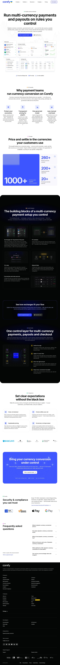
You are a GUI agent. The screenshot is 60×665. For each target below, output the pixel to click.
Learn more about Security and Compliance (40, 505)
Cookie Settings (42, 662)
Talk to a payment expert (8, 554)
